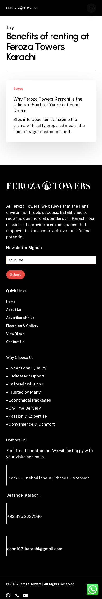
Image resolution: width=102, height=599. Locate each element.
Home (10, 302)
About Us (13, 310)
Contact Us (15, 342)
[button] (91, 8)
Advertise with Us (20, 318)
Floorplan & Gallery (22, 326)
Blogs (18, 88)
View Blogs (15, 334)
